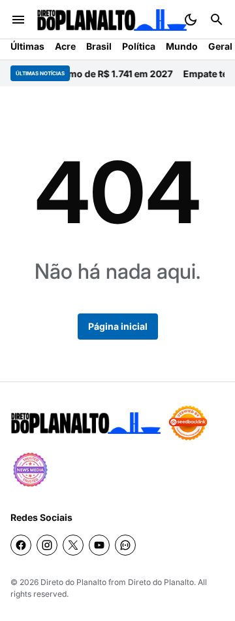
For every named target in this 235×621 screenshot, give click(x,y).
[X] (73, 545)
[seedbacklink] (188, 422)
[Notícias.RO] (85, 423)
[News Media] (30, 469)
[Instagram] (47, 545)
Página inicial (118, 326)
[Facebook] (20, 545)
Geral (220, 46)
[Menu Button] (18, 20)
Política (138, 46)
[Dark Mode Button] (191, 20)
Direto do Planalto (73, 582)
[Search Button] (217, 20)
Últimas (27, 46)
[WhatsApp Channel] (125, 545)
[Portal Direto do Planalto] (112, 20)
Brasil (99, 46)
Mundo (182, 46)
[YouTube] (99, 545)
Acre (65, 46)
